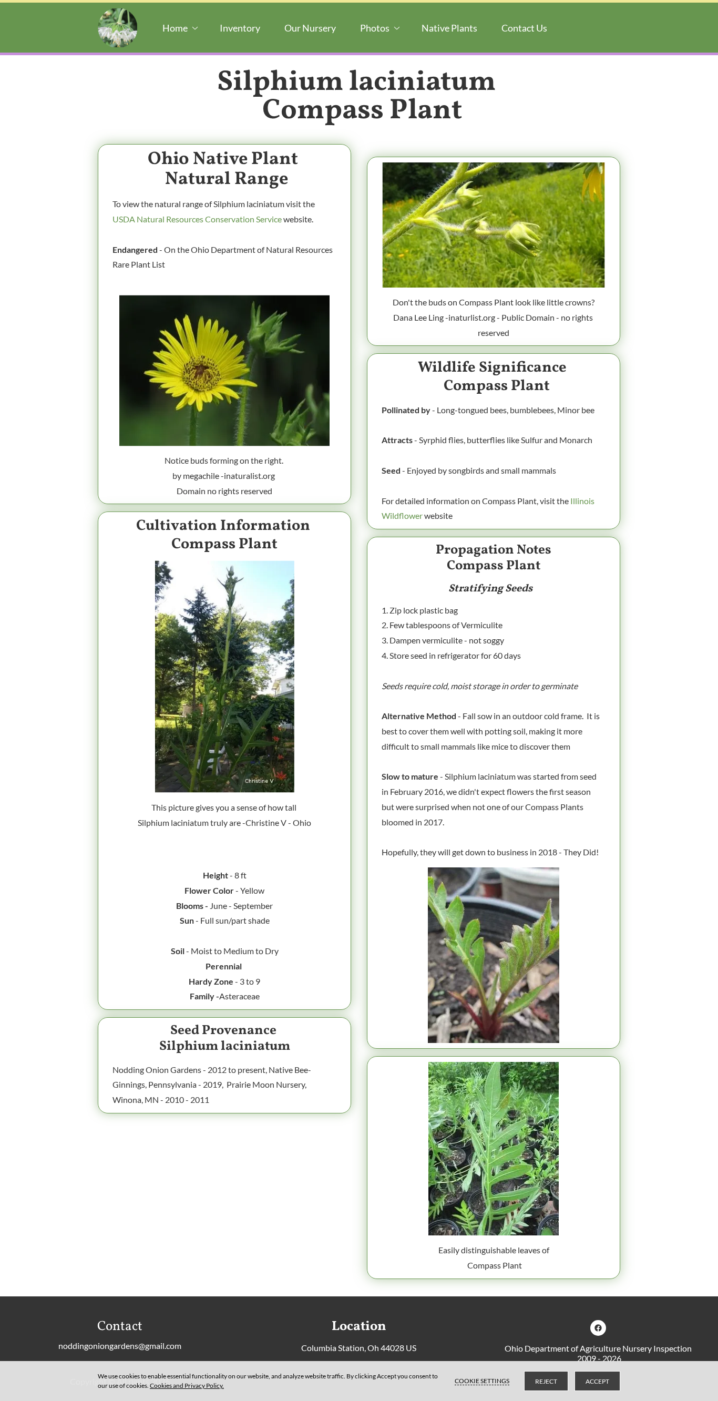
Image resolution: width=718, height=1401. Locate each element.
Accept (597, 1381)
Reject (546, 1381)
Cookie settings (482, 1381)
